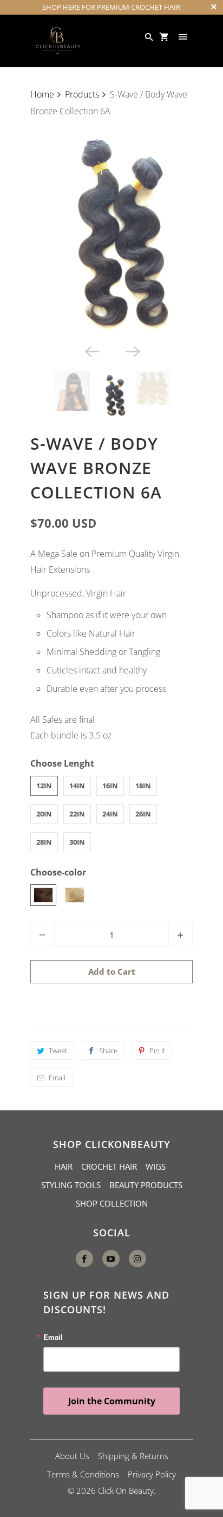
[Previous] (91, 350)
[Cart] (165, 36)
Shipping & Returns (133, 1455)
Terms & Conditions (83, 1474)
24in (110, 814)
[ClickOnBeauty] (57, 41)
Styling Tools (71, 1184)
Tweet (58, 1050)
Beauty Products (145, 1184)
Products (82, 94)
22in (77, 814)
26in (143, 814)
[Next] (132, 350)
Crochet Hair (109, 1166)
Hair (64, 1166)
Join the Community (111, 1401)
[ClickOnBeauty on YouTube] (111, 1258)
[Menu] (184, 36)
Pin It (157, 1050)
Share (108, 1050)
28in (44, 842)
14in (77, 785)
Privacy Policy (152, 1474)
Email (57, 1077)
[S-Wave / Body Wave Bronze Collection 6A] (111, 230)
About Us (72, 1455)
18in (143, 785)
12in (44, 785)
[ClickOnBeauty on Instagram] (137, 1258)
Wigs (156, 1166)
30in (77, 842)
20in (44, 814)
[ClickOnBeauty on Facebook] (84, 1258)
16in (110, 785)
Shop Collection (112, 1203)
